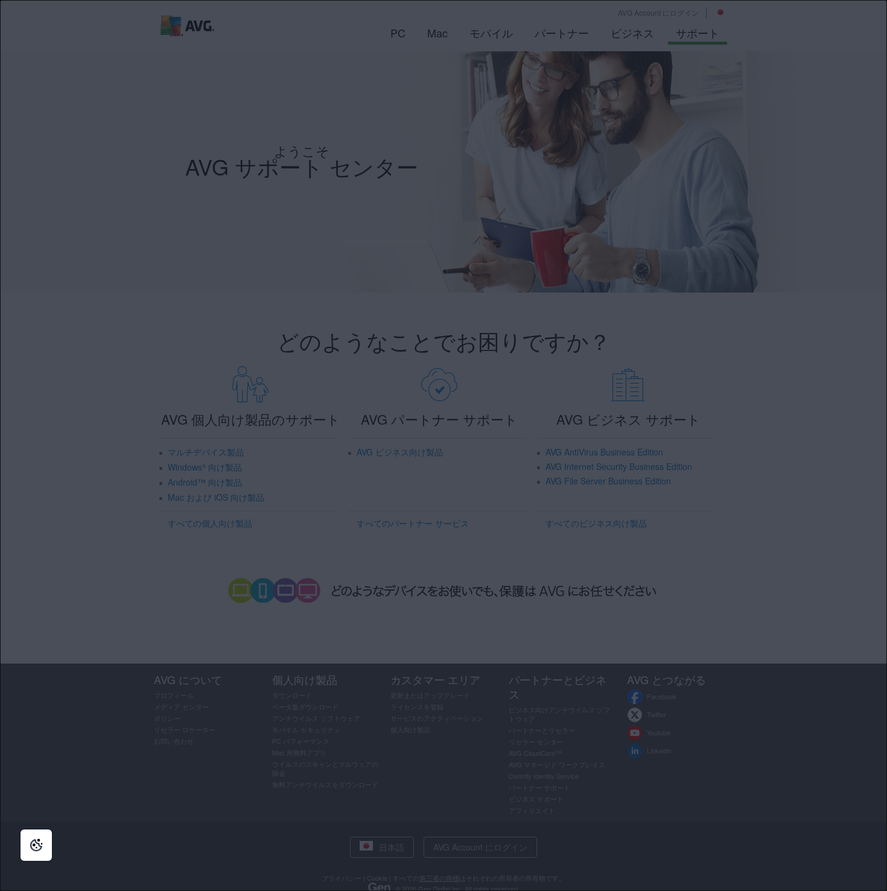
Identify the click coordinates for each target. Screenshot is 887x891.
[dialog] (443, 445)
